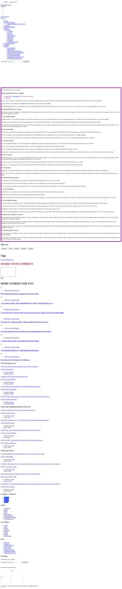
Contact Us (7, 544)
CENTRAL (10, 34)
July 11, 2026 (7, 471)
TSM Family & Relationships (11, 290)
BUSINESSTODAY (9, 22)
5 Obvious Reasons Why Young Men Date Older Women (20, 341)
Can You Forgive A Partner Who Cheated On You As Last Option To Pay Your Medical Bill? (32, 313)
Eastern (6, 534)
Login (2, 16)
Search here (4, 61)
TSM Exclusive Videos (10, 553)
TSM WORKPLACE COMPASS (16, 24)
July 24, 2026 (7, 461)
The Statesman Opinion (10, 517)
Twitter (10, 248)
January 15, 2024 (8, 373)
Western (6, 531)
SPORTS (6, 28)
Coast (5, 527)
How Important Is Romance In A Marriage (15, 360)
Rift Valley (7, 530)
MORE (6, 46)
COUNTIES (7, 30)
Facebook (4, 248)
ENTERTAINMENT (9, 27)
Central (6, 528)
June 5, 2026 (7, 417)
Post (2, 278)
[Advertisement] (61, 75)
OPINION (7, 45)
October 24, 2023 (8, 383)
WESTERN (10, 37)
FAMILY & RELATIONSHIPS (15, 52)
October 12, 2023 (8, 393)
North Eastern (7, 536)
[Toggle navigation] (5, 18)
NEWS (6, 21)
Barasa (18, 96)
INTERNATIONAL (9, 43)
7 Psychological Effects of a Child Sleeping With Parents (20, 350)
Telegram (31, 248)
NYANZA (10, 39)
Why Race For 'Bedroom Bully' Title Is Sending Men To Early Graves (24, 322)
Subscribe (25, 562)
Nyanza (6, 533)
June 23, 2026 (7, 481)
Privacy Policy (8, 547)
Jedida (14, 96)
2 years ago (8, 98)
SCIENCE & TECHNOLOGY (15, 57)
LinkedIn (17, 248)
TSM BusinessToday (9, 551)
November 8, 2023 (9, 403)
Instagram (6, 500)
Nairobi (6, 525)
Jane (12, 372)
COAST (9, 33)
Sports (5, 513)
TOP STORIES (11, 48)
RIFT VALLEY (11, 36)
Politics (6, 510)
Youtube (6, 502)
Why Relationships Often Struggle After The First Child (20, 294)
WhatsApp (23, 248)
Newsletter (3, 562)
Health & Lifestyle (9, 516)
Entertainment (7, 514)
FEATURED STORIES (13, 55)
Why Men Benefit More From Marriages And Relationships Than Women (26, 331)
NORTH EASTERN (12, 42)
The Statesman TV (9, 519)
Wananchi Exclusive (6, 5)
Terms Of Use (7, 548)
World (5, 511)
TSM (12, 416)
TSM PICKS (10, 49)
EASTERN (10, 40)
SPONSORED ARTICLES (14, 58)
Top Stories (7, 508)
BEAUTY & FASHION (13, 54)
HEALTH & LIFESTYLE (14, 51)
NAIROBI (10, 31)
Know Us (6, 542)
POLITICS (7, 25)
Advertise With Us (9, 545)
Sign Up (7, 16)
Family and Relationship (7, 259)
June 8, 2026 (7, 437)
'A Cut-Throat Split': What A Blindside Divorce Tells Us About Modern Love (27, 303)
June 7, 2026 (7, 427)
